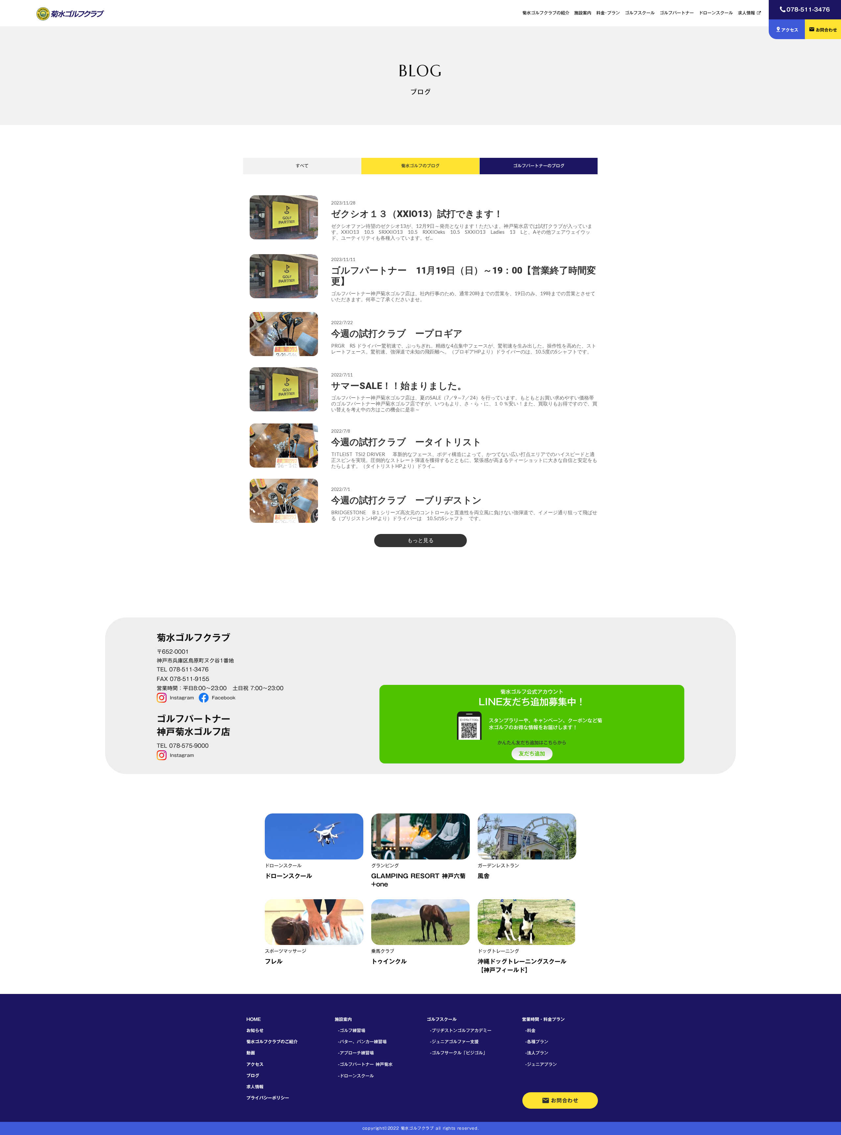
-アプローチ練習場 (356, 1053)
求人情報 (746, 13)
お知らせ (254, 1030)
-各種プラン (536, 1041)
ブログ (252, 1075)
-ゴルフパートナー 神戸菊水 (365, 1064)
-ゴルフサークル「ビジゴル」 (458, 1053)
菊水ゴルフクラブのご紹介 (272, 1041)
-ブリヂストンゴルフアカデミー (460, 1030)
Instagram (182, 698)
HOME (253, 1019)
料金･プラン (608, 13)
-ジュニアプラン (541, 1064)
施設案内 (582, 13)
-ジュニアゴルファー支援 (454, 1041)
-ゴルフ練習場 (351, 1030)
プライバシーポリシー (267, 1098)
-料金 (530, 1030)
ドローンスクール (716, 13)
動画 (250, 1053)
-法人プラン (536, 1053)
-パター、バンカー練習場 (362, 1041)
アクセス (254, 1064)
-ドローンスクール (356, 1076)
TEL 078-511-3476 (183, 669)
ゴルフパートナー (677, 13)
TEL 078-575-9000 (183, 745)
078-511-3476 (808, 9)
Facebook (224, 698)
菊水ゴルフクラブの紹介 (545, 13)
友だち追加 (532, 754)
